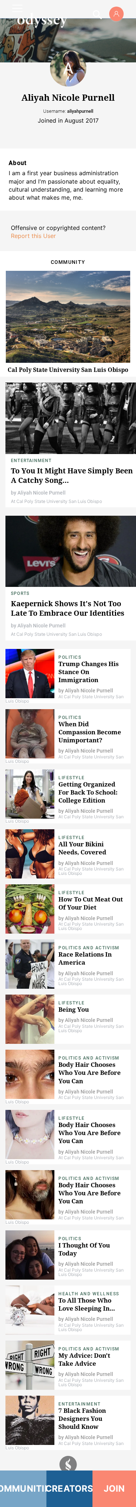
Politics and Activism (89, 947)
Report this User (33, 235)
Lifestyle (71, 777)
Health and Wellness (88, 1293)
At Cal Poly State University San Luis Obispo (56, 501)
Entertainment (31, 460)
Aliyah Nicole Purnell (41, 493)
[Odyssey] (42, 20)
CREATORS (69, 1488)
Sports (20, 593)
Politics (69, 657)
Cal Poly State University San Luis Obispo (68, 370)
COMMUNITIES (23, 1488)
